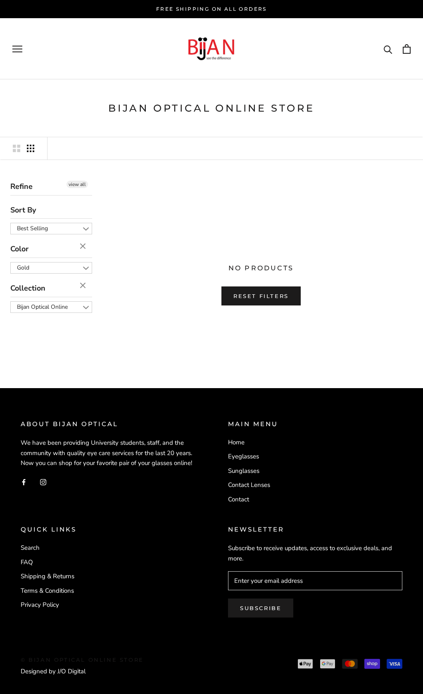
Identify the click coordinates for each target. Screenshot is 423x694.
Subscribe (260, 608)
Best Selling (32, 228)
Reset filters (261, 296)
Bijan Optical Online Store (42, 308)
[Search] (388, 49)
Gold (23, 268)
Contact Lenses (249, 485)
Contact (238, 499)
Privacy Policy (40, 605)
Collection (27, 288)
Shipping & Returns (47, 576)
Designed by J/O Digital (53, 671)
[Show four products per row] (30, 148)
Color (19, 249)
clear (84, 247)
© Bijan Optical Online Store (82, 659)
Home (236, 442)
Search (30, 548)
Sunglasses (243, 471)
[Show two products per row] (16, 148)
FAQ (27, 562)
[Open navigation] (17, 48)
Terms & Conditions (47, 591)
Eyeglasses (243, 456)
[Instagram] (43, 482)
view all (77, 184)
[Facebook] (24, 482)
